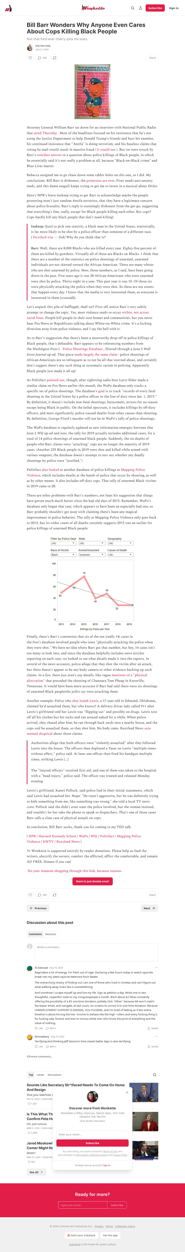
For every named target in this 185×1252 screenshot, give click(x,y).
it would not (106, 149)
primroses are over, (100, 180)
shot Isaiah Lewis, (85, 700)
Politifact (107, 836)
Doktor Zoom (42, 46)
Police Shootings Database (83, 349)
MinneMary (42, 1036)
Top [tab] (31, 1074)
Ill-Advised (41, 967)
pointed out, (56, 380)
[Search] (132, 8)
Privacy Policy (120, 1155)
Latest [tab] (40, 1074)
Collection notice (125, 1226)
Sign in (173, 8)
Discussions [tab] (54, 1074)
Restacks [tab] (50, 934)
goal (101, 391)
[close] (127, 1092)
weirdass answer (49, 155)
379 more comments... (40, 1056)
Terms (109, 1226)
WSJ (94, 836)
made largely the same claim (95, 354)
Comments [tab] (35, 934)
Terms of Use (110, 1151)
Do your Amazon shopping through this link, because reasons (74, 871)
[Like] (30, 57)
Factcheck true (43, 237)
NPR (32, 836)
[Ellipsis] (156, 967)
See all (34, 1172)
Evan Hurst (48, 1099)
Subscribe (155, 8)
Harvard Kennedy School (57, 836)
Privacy (99, 1226)
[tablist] (42, 934)
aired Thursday (45, 133)
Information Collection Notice (91, 1155)
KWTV (48, 841)
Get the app (110, 1235)
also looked (50, 469)
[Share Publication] (140, 8)
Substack (74, 1244)
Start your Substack (83, 1235)
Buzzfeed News (68, 841)
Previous (40, 908)
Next (147, 908)
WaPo (83, 836)
